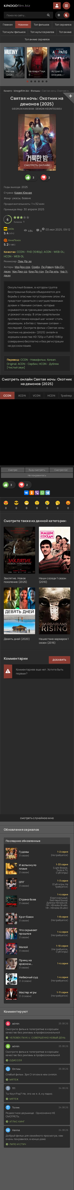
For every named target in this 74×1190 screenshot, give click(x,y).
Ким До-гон (36, 271)
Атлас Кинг (17, 1121)
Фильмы (35, 90)
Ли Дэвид (47, 267)
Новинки (23, 24)
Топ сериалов (63, 24)
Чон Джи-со (19, 271)
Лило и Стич (17, 1144)
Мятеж (14, 1079)
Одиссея (15, 1060)
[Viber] (37, 492)
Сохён (36, 267)
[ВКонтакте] (26, 492)
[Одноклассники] (31, 492)
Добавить (59, 659)
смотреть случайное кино (37, 818)
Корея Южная (23, 192)
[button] (27, 81)
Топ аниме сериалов (37, 39)
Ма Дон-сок (22, 267)
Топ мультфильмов (13, 32)
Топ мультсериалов (42, 32)
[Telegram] (47, 492)
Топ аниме (65, 32)
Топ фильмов (41, 24)
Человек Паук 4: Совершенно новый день (37, 1037)
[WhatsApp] (42, 492)
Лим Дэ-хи (25, 261)
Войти (57, 5)
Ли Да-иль (51, 271)
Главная (8, 24)
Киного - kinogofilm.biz (16, 90)
